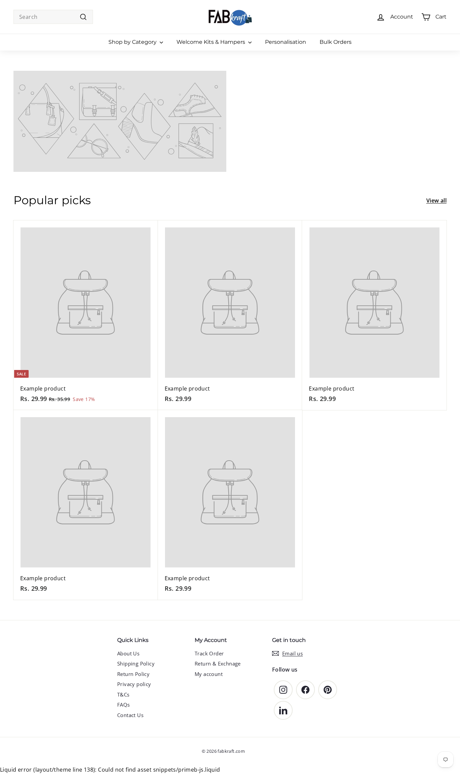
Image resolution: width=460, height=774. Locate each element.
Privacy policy (134, 684)
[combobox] (53, 17)
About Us (128, 653)
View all (436, 200)
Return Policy (133, 674)
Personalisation (285, 42)
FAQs (123, 704)
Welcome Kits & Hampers (211, 42)
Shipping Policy (136, 663)
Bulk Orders (336, 42)
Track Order (209, 653)
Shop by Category (133, 42)
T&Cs (123, 694)
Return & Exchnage (218, 663)
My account (209, 674)
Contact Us (130, 715)
